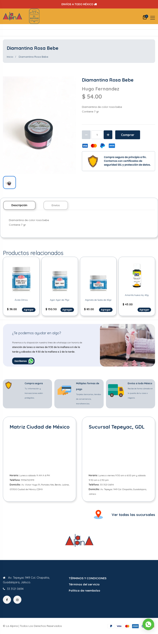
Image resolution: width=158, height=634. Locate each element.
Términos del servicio (84, 584)
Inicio (10, 56)
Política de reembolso (84, 590)
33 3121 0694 (107, 484)
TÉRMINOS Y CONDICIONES (87, 578)
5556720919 (27, 480)
